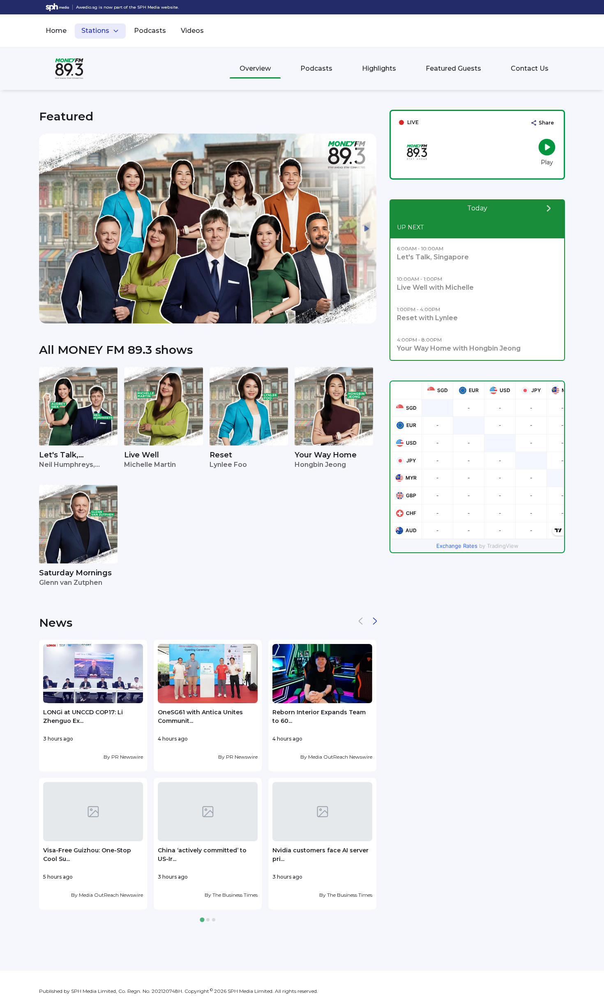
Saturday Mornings (75, 572)
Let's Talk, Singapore (58, 455)
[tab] (202, 920)
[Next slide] (366, 228)
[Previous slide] (49, 228)
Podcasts (150, 31)
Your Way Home (326, 454)
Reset (221, 454)
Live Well (141, 454)
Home (56, 31)
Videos (192, 31)
